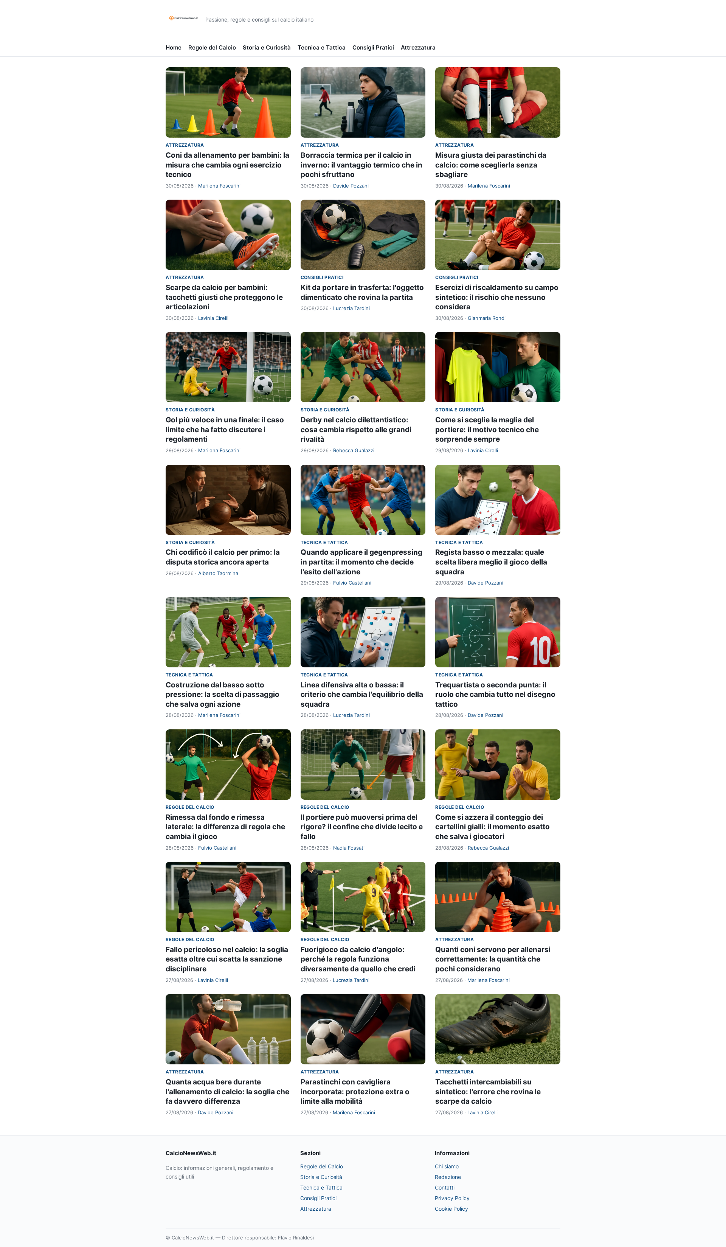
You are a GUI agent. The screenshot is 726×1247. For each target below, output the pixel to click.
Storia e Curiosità (267, 47)
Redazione (448, 1177)
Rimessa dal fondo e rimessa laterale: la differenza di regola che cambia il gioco (225, 827)
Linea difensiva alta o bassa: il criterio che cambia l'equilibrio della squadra (362, 695)
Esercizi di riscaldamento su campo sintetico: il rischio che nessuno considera (496, 297)
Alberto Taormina (218, 573)
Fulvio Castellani (352, 583)
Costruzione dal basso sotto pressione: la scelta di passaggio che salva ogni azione (222, 695)
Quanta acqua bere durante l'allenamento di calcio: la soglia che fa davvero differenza (227, 1092)
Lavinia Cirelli (213, 318)
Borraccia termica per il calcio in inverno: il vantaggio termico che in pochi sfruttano (361, 165)
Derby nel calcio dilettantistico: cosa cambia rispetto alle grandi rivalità (356, 430)
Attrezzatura (418, 47)
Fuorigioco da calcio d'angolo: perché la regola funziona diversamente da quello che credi (358, 959)
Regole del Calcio (212, 47)
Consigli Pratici (373, 47)
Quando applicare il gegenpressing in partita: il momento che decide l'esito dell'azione (361, 562)
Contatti (445, 1187)
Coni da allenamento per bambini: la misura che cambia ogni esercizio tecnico (227, 165)
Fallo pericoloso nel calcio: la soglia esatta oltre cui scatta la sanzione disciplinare (227, 959)
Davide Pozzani (351, 186)
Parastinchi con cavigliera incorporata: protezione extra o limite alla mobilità (355, 1092)
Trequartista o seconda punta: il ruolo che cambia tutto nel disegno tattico (495, 695)
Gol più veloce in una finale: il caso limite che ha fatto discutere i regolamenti (225, 430)
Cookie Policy (451, 1208)
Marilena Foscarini (219, 186)
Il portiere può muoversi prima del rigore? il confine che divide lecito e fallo (362, 827)
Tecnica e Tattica (322, 47)
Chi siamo (447, 1166)
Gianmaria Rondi (487, 318)
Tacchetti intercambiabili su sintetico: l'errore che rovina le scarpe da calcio (488, 1092)
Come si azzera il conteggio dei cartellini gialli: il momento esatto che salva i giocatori (492, 827)
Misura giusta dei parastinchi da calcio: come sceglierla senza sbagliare (490, 165)
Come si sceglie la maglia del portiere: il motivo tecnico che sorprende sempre (487, 430)
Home (174, 47)
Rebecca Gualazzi (353, 450)
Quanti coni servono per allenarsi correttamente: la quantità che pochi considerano (493, 959)
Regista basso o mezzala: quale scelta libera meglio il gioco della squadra (491, 562)
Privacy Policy (452, 1198)
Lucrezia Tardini (351, 308)
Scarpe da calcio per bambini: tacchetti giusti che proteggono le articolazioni (224, 297)
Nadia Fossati (349, 848)
